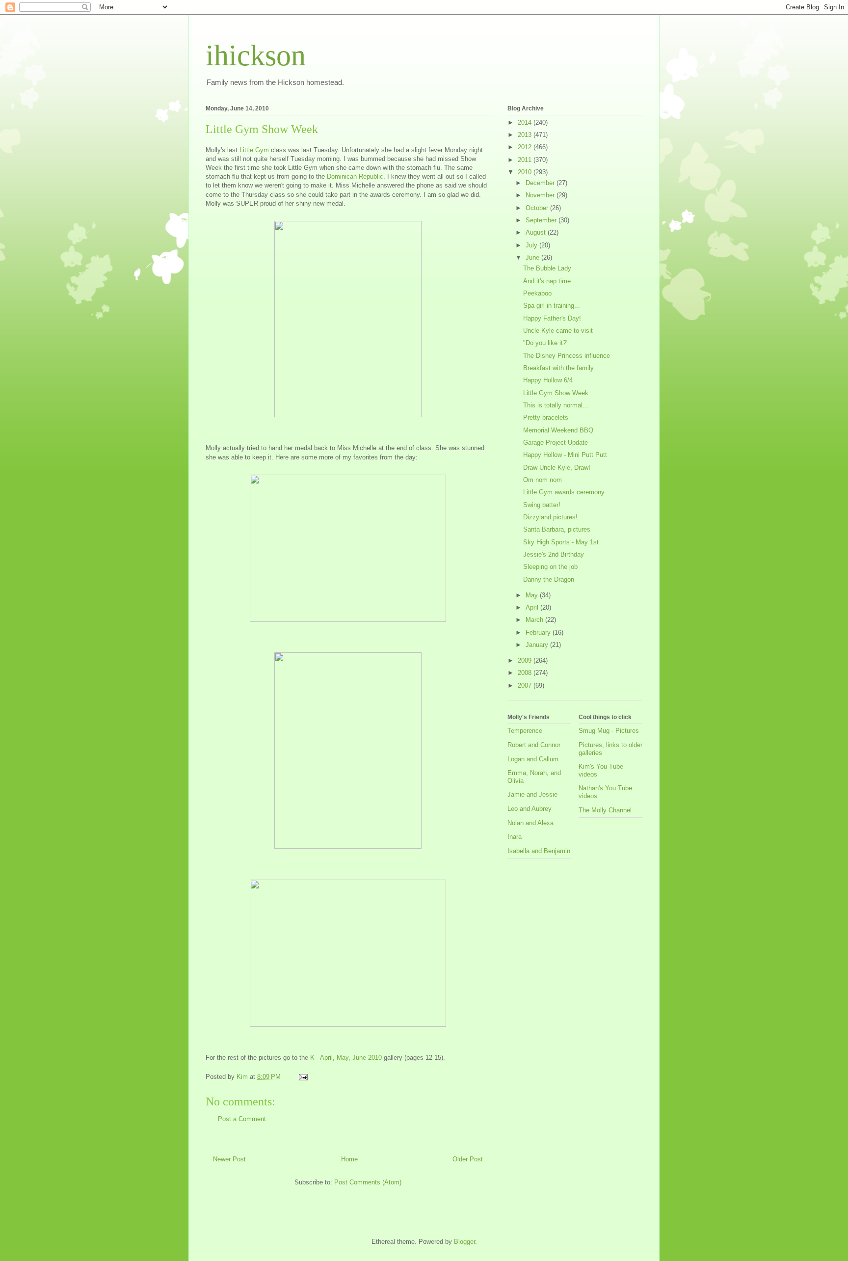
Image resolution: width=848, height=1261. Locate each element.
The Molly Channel (605, 810)
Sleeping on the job (550, 566)
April (533, 607)
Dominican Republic (355, 176)
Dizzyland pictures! (550, 517)
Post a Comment (242, 1119)
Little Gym (254, 150)
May (533, 595)
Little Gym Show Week (555, 393)
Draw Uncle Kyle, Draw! (556, 467)
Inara (514, 836)
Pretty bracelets (545, 417)
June (533, 257)
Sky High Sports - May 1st (561, 542)
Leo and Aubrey (529, 808)
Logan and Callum (532, 759)
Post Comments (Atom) (367, 1182)
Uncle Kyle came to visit (558, 330)
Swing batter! (541, 505)
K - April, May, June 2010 (346, 1057)
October (538, 208)
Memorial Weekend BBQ (558, 430)
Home (349, 1159)
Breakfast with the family (558, 368)
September (542, 220)
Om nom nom (542, 479)
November (541, 195)
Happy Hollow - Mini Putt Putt (565, 454)
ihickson (256, 55)
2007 (525, 685)
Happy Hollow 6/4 (548, 380)
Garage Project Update (555, 442)
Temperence (524, 730)
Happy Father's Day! (552, 318)
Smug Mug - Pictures (609, 730)
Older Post (467, 1159)
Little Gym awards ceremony (564, 492)
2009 (525, 660)
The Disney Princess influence (566, 355)
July (532, 245)
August (537, 232)
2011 (525, 159)
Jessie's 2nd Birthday (553, 554)
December (541, 183)
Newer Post (229, 1159)
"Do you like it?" (546, 343)
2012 (525, 147)
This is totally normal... (555, 405)
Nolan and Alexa (530, 823)
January (538, 644)
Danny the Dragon (548, 579)
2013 (525, 134)
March (535, 619)
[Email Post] (302, 1076)
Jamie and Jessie (532, 794)
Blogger (464, 1241)
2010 (525, 172)
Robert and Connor (533, 745)
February (539, 632)
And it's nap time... (550, 281)
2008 (525, 672)
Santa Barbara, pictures (556, 529)
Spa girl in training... (551, 305)
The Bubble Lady (547, 268)
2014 (525, 122)
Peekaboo (537, 293)
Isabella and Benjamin (538, 851)
